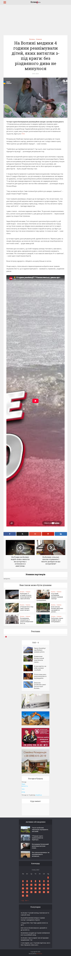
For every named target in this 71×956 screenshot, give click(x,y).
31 (27, 896)
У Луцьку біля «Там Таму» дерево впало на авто (26, 608)
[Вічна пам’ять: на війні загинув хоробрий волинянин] (28, 668)
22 (48, 888)
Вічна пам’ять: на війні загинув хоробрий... (40, 668)
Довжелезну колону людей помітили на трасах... (39, 659)
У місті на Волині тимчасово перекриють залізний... (40, 829)
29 (48, 892)
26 (35, 892)
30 (23, 896)
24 (27, 892)
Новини (39, 39)
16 (23, 888)
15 (48, 885)
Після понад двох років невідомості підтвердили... (40, 676)
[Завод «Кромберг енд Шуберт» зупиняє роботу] (28, 650)
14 (44, 885)
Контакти (39, 953)
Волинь (32, 39)
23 (23, 892)
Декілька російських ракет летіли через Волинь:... (40, 685)
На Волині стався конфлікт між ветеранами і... (57, 619)
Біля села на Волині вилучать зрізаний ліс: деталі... (57, 609)
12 (35, 885)
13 (39, 885)
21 (44, 888)
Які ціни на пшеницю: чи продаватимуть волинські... (40, 854)
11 (31, 885)
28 (44, 892)
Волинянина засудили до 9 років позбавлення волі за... (26, 620)
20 (39, 888)
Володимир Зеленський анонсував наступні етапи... (40, 846)
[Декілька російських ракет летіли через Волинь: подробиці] (28, 684)
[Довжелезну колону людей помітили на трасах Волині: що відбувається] (28, 658)
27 (39, 892)
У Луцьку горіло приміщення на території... (37, 838)
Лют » (27, 900)
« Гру (22, 900)
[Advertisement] (35, 19)
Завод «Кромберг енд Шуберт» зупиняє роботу (40, 650)
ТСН (23, 134)
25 (31, 892)
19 (35, 888)
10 (27, 885)
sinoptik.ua (38, 795)
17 (27, 888)
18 (31, 888)
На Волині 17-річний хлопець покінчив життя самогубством (25, 596)
